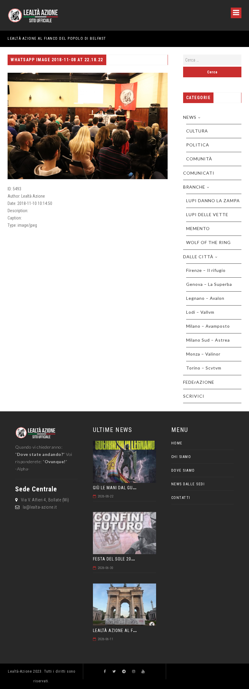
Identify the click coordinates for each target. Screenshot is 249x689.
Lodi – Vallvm (200, 312)
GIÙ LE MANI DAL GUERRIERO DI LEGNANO (134, 487)
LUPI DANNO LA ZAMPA (213, 200)
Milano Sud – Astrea (208, 340)
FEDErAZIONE (198, 382)
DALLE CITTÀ (198, 256)
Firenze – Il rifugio (206, 270)
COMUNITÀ (199, 158)
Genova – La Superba (209, 284)
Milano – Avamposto (208, 326)
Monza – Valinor (203, 353)
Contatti (180, 498)
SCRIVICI (193, 396)
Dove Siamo (183, 470)
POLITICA (197, 144)
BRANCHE (194, 186)
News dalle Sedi (188, 484)
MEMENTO (198, 228)
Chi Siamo (181, 457)
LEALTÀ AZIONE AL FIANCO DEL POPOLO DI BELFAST (57, 38)
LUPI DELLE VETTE (207, 214)
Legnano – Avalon (205, 298)
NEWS (189, 117)
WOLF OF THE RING (208, 242)
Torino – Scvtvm (203, 367)
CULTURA (197, 130)
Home (176, 443)
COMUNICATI (198, 173)
